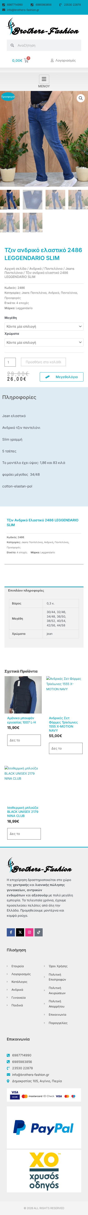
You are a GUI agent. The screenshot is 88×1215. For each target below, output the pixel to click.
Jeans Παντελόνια (34, 292)
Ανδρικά (35, 268)
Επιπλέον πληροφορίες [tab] (26, 590)
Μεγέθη (11, 318)
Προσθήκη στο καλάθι (43, 362)
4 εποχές (22, 303)
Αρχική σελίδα (15, 268)
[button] (81, 98)
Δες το (15, 740)
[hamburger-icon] (44, 79)
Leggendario (24, 308)
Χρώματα (12, 333)
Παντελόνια (53, 268)
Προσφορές (13, 298)
